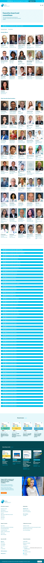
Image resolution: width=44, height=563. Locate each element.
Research (2, 513)
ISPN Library (3, 517)
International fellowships (5, 528)
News (2, 547)
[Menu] (42, 5)
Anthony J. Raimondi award (5, 531)
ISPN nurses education (4, 511)
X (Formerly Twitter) (27, 551)
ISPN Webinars (3, 510)
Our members (3, 544)
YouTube (25, 553)
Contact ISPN (25, 541)
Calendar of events (26, 525)
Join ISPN (24, 515)
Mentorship (3, 525)
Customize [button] (21, 561)
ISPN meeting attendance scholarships (7, 527)
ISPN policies (3, 553)
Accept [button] (39, 561)
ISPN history (3, 542)
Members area (25, 508)
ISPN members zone (26, 510)
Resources (2, 518)
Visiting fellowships (4, 530)
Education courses (4, 508)
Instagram (25, 554)
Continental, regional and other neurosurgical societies (32, 527)
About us (2, 541)
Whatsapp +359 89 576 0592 (27, 548)
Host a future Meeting (26, 530)
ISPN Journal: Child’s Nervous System (7, 514)
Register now (32, 1)
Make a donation (3, 534)
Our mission (3, 545)
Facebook (25, 550)
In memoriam (3, 548)
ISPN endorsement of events (27, 528)
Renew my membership (27, 511)
